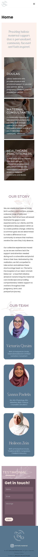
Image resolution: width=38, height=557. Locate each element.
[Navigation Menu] (34, 4)
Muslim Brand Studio (22, 556)
